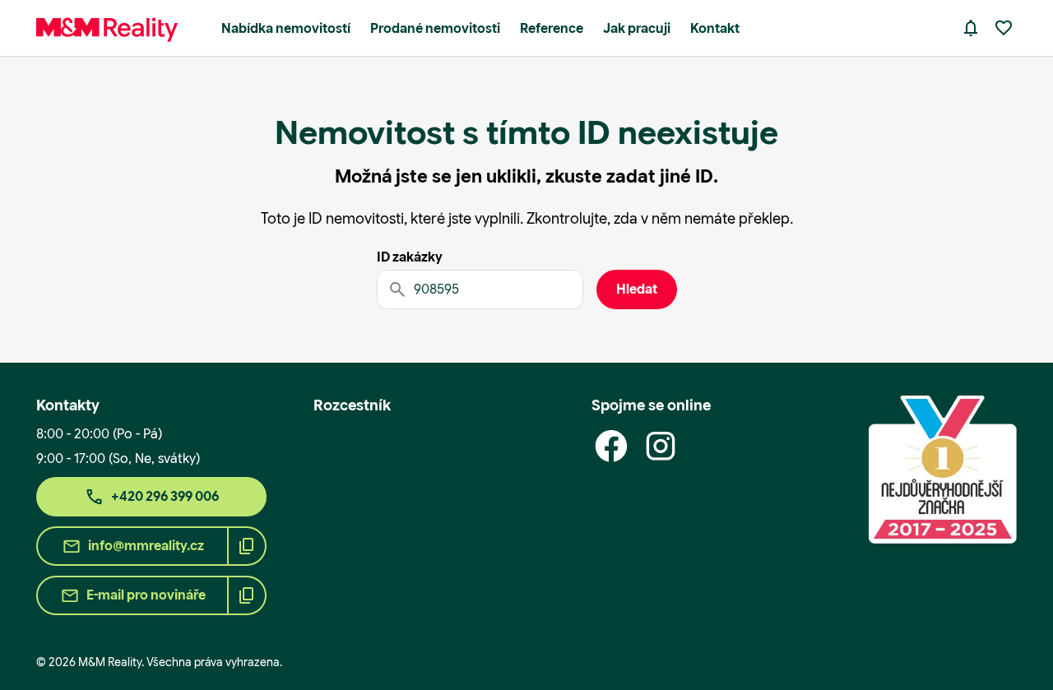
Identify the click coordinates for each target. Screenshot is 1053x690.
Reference (551, 28)
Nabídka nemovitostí (285, 28)
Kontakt (715, 28)
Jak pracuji (636, 28)
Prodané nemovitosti (435, 28)
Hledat (636, 289)
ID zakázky (410, 257)
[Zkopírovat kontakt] (247, 546)
